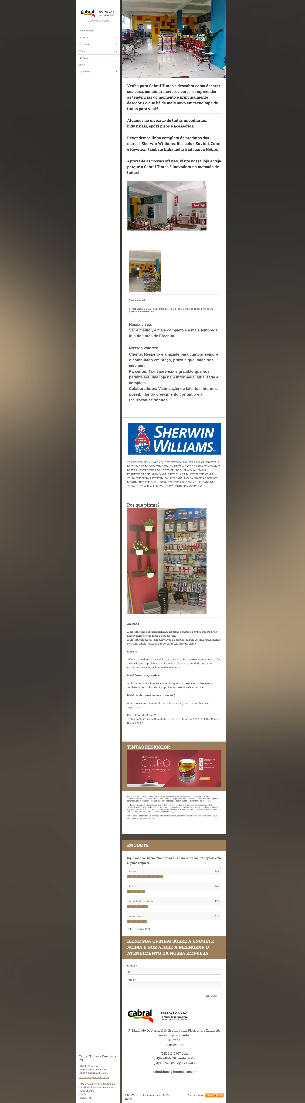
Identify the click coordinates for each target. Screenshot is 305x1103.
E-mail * (132, 965)
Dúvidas (83, 57)
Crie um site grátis (196, 1095)
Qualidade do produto (142, 901)
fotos (82, 64)
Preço (132, 871)
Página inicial (86, 30)
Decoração (84, 71)
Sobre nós (84, 37)
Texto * (131, 979)
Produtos (84, 44)
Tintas (82, 51)
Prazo (132, 886)
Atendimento (137, 916)
